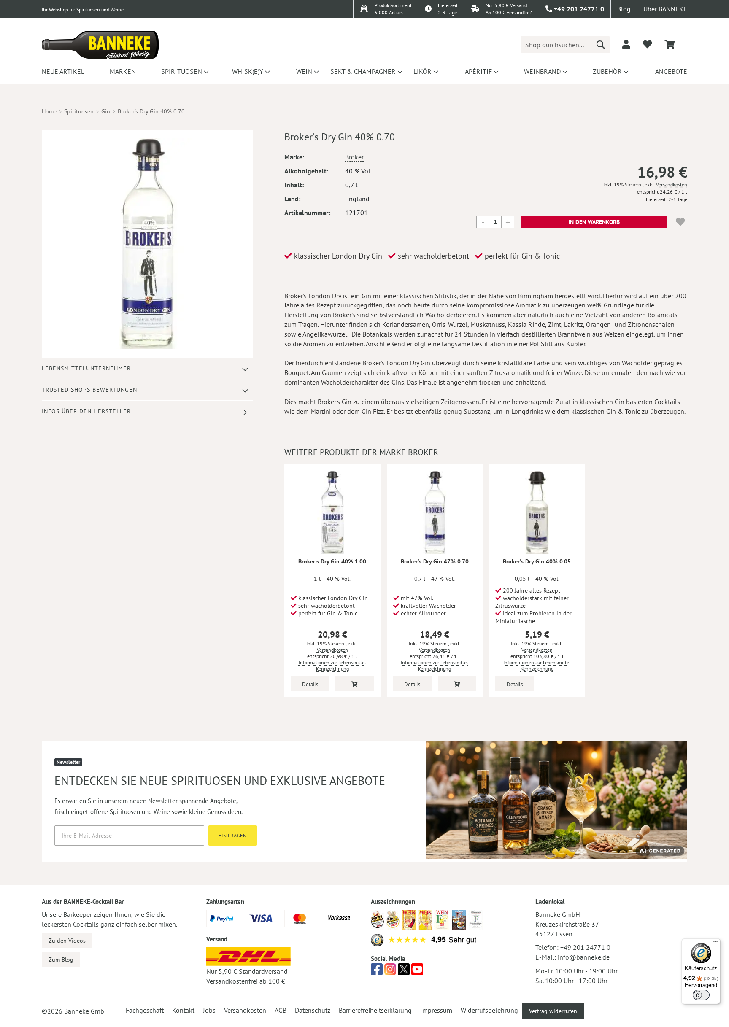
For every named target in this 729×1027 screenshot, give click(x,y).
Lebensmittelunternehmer (86, 368)
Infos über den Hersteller (86, 411)
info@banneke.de (584, 957)
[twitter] (404, 972)
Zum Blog (61, 959)
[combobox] (565, 44)
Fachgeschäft (145, 1010)
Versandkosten (671, 184)
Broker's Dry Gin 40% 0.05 (537, 561)
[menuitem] (61, 71)
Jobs (209, 1010)
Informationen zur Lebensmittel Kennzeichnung (332, 665)
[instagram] (390, 972)
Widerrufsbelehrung (489, 1010)
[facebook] (377, 972)
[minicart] (669, 44)
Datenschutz (312, 1010)
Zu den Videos (67, 940)
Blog (624, 9)
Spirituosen (79, 111)
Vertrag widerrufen (553, 1011)
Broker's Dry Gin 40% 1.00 (332, 561)
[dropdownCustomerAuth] (626, 44)
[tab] (147, 368)
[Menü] (715, 943)
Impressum (436, 1010)
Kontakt (183, 1010)
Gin (105, 111)
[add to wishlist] (647, 44)
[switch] (701, 995)
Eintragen (233, 835)
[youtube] (417, 972)
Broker (354, 157)
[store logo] (100, 45)
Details (310, 684)
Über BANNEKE (665, 9)
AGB (280, 1010)
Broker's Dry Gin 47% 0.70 (435, 561)
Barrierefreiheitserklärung (375, 1010)
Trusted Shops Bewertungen (89, 390)
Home (49, 111)
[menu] (364, 71)
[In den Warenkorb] (354, 683)
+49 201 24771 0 (585, 947)
